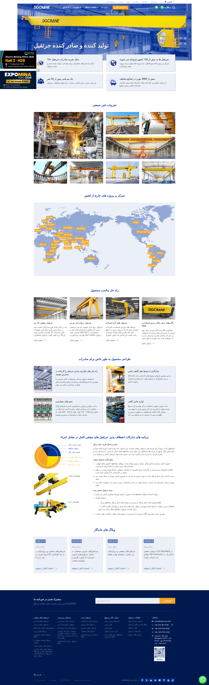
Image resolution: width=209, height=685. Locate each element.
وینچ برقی (108, 628)
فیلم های (154, 2)
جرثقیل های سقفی (41, 617)
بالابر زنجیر (108, 624)
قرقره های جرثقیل (134, 634)
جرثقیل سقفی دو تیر (41, 624)
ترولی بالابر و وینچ (111, 617)
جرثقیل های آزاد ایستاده (89, 621)
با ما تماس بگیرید (120, 7)
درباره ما (105, 7)
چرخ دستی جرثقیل (111, 631)
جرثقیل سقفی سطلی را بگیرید (42, 641)
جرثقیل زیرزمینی (64, 617)
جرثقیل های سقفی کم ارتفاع (44, 628)
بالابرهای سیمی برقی (112, 621)
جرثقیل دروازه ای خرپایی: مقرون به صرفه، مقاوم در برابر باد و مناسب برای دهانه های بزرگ (67, 634)
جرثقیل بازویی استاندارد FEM (89, 635)
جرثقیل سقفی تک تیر (41, 621)
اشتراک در (167, 601)
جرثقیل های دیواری (87, 624)
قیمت (121, 2)
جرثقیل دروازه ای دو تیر (65, 624)
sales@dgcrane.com (163, 621)
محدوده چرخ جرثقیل (135, 621)
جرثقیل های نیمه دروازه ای (66, 628)
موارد (128, 2)
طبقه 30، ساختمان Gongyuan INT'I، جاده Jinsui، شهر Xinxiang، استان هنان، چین (163, 639)
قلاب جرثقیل (132, 628)
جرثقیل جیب (86, 617)
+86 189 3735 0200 (162, 628)
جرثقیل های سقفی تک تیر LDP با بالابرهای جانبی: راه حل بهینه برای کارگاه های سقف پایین (43, 652)
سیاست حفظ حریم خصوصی (82, 680)
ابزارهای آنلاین (110, 2)
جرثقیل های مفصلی (88, 631)
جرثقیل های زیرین (40, 631)
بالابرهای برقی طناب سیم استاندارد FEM (113, 635)
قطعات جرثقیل (134, 617)
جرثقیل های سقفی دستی (43, 646)
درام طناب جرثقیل (134, 631)
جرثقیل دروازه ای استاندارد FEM (67, 642)
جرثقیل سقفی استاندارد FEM (42, 635)
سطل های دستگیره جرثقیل (137, 624)
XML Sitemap (65, 680)
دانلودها (144, 2)
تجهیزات (76, 7)
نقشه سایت (52, 680)
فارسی (169, 2)
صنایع (65, 7)
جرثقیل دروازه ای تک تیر (66, 621)
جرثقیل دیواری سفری (88, 628)
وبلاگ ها (136, 2)
